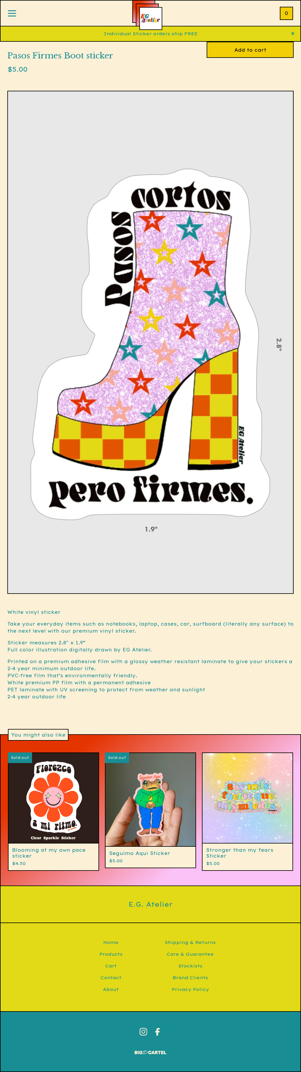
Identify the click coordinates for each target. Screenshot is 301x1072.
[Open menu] (12, 13)
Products (111, 954)
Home (110, 942)
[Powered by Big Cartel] (150, 1050)
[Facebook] (157, 1031)
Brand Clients (190, 977)
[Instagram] (143, 1031)
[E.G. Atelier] (150, 18)
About (111, 989)
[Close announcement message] (293, 34)
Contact (111, 977)
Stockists (190, 966)
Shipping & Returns (190, 942)
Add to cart (250, 50)
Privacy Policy (190, 989)
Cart (111, 966)
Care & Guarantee (190, 954)
